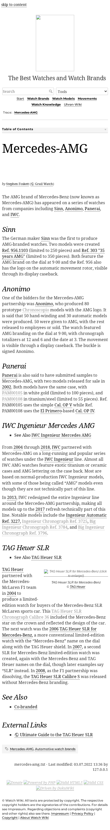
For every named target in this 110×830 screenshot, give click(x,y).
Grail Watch (44, 184)
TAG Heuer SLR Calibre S (55, 676)
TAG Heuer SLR (46, 557)
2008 (40, 670)
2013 (11, 497)
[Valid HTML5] (70, 782)
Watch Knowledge (46, 104)
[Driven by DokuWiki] (55, 788)
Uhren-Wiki (73, 104)
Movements (87, 98)
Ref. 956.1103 (15, 250)
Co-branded (25, 707)
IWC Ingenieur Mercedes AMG (61, 435)
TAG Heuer (77, 587)
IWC (14, 214)
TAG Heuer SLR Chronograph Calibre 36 (42, 614)
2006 (54, 629)
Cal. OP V (63, 405)
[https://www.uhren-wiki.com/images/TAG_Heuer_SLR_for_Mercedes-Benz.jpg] (76, 575)
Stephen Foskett (17, 184)
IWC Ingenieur (59, 459)
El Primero (51, 411)
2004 (18, 447)
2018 (45, 447)
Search (51, 91)
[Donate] (15, 782)
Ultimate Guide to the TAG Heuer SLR (56, 734)
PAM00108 (12, 399)
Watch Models (63, 98)
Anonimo (74, 208)
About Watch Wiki (34, 817)
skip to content (14, 4)
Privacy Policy (82, 813)
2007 (77, 647)
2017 (40, 509)
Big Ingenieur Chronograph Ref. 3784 (49, 524)
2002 (6, 387)
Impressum (60, 813)
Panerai (92, 208)
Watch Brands (38, 98)
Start (20, 98)
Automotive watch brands (55, 749)
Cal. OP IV (84, 411)
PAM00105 (12, 393)
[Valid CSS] (93, 782)
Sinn (58, 208)
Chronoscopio (36, 310)
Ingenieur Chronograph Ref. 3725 (54, 521)
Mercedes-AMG (26, 112)
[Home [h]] (55, 42)
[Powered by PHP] (40, 782)
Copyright (10, 817)
